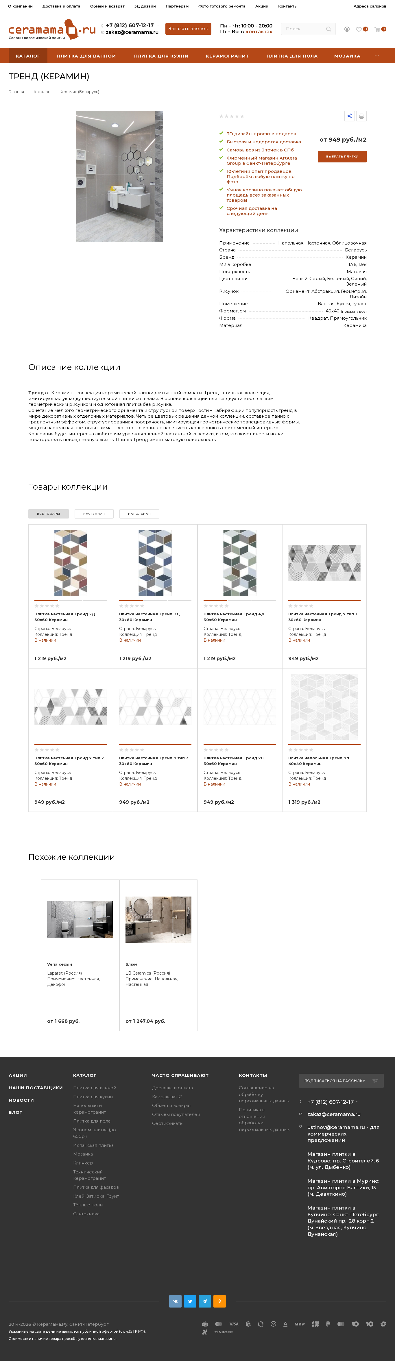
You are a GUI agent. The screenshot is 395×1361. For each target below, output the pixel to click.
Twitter (190, 1301)
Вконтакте (175, 1301)
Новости (21, 1100)
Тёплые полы (88, 1205)
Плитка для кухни (93, 1096)
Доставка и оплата (172, 1087)
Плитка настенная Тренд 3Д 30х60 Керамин (149, 617)
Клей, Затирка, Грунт (96, 1196)
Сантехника (86, 1213)
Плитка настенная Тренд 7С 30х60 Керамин (234, 761)
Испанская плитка (93, 1145)
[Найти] (329, 29)
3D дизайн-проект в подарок (261, 133)
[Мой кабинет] (347, 29)
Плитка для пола (91, 1121)
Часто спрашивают (180, 1075)
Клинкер (83, 1163)
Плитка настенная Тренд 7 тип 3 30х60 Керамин (154, 761)
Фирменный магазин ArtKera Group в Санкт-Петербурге (262, 160)
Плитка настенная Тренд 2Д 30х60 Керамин (64, 617)
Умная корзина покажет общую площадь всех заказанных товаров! (264, 195)
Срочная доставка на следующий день (252, 210)
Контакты (253, 1075)
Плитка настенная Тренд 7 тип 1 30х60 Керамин (322, 617)
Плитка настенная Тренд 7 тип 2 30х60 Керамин (69, 761)
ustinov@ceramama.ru (336, 1127)
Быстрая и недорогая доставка (264, 142)
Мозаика (83, 1154)
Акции (18, 1075)
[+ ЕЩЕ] (377, 55)
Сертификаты (167, 1123)
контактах (259, 31)
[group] (119, 176)
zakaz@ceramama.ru (132, 32)
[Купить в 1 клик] (102, 545)
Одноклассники (219, 1301)
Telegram (205, 1301)
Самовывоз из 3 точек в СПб (260, 150)
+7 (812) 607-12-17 (130, 25)
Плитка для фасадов (96, 1187)
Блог (15, 1112)
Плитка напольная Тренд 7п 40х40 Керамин (318, 761)
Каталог (85, 1075)
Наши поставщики (36, 1087)
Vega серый (59, 964)
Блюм (131, 964)
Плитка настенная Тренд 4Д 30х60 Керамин (234, 617)
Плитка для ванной (94, 1087)
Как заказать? (167, 1096)
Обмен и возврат (171, 1105)
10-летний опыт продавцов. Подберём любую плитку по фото (261, 176)
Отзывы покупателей (176, 1114)
